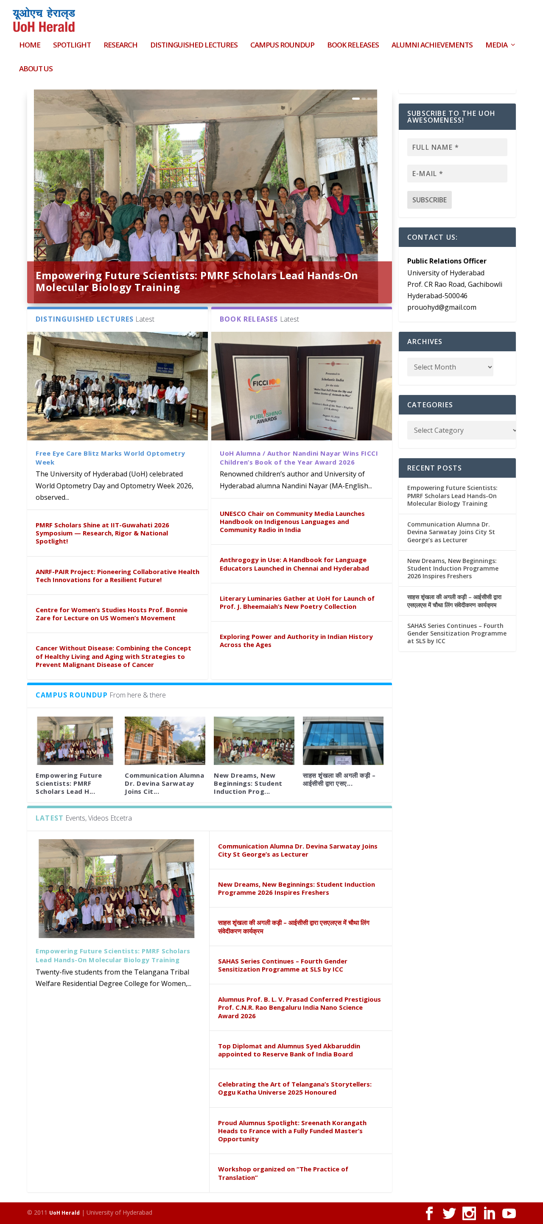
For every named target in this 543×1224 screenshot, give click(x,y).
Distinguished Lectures (194, 46)
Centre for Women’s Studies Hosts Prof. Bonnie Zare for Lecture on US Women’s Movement (112, 613)
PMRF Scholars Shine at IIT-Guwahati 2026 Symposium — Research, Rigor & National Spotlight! (102, 533)
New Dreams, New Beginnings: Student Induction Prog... (248, 783)
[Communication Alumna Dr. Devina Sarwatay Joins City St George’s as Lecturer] (165, 741)
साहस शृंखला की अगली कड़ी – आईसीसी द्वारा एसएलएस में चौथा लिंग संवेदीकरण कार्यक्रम (293, 926)
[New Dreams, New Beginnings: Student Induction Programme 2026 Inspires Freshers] (254, 741)
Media (496, 46)
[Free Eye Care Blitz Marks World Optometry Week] (117, 386)
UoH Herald (64, 1212)
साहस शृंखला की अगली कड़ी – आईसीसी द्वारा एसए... (339, 779)
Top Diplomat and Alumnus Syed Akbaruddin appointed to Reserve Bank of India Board (289, 1050)
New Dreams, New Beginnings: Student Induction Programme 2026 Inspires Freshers (296, 888)
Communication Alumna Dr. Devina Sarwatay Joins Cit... (164, 783)
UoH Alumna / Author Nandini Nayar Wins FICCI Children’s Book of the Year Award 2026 (299, 457)
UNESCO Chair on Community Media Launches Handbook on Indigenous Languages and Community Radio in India (292, 521)
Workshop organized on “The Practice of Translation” (283, 1173)
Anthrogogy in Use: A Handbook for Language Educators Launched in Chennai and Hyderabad (294, 563)
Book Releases (353, 46)
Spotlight (72, 46)
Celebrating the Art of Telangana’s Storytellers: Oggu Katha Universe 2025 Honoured (295, 1088)
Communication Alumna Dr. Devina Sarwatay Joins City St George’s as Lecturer (298, 850)
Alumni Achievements (432, 46)
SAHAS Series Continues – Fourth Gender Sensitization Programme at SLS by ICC (282, 965)
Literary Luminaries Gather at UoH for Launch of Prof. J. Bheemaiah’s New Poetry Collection (297, 602)
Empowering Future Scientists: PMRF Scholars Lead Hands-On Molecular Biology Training (197, 281)
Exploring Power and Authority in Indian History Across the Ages (296, 640)
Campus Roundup (282, 46)
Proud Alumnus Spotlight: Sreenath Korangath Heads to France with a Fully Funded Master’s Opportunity (292, 1130)
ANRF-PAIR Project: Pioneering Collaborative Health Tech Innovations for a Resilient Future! (117, 575)
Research (120, 46)
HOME (29, 46)
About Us (36, 69)
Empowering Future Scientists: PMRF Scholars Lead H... (69, 783)
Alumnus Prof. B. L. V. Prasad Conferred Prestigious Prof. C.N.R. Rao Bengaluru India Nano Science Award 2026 (299, 1007)
